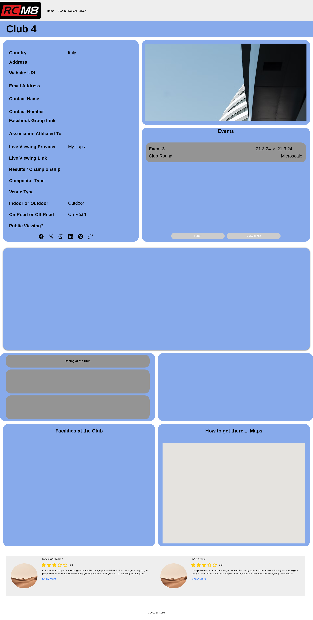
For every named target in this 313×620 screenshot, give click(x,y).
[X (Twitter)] (51, 236)
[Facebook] (41, 236)
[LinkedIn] (70, 236)
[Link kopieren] (90, 236)
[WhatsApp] (61, 236)
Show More (49, 578)
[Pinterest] (80, 236)
